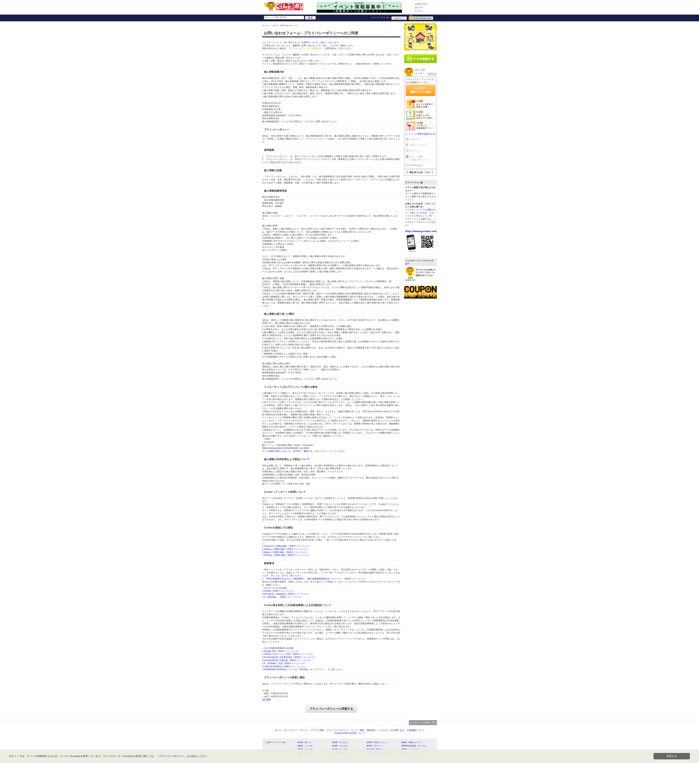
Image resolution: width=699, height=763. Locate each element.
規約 (362, 730)
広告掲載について (415, 730)
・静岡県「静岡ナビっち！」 (377, 742)
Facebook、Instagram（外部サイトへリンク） (287, 594)
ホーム (420, 11)
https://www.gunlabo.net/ (421, 231)
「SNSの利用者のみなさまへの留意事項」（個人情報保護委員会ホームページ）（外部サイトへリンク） (315, 578)
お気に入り (415, 139)
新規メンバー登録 (421, 17)
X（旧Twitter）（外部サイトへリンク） (283, 597)
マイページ (415, 151)
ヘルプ (420, 7)
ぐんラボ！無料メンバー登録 (420, 90)
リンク (354, 730)
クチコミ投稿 (317, 730)
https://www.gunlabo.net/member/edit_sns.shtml (285, 448)
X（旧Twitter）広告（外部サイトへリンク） (285, 663)
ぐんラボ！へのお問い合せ (391, 730)
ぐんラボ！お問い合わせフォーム (320, 121)
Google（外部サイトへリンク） (279, 591)
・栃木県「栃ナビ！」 (305, 742)
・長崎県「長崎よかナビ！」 (411, 742)
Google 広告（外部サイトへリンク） (282, 651)
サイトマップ (290, 730)
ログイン (399, 17)
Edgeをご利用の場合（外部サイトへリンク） (286, 552)
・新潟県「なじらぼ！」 (340, 746)
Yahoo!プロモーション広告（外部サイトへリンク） (289, 654)
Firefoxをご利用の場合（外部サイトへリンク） (287, 555)
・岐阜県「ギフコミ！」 (375, 746)
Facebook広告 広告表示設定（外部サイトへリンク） (290, 657)
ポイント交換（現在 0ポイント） (419, 158)
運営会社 (371, 730)
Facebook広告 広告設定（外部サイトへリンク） (288, 660)
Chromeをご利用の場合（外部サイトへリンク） (287, 546)
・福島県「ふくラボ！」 (306, 746)
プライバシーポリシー (337, 730)
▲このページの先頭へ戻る (423, 722)
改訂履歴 (266, 699)
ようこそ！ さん (380, 17)
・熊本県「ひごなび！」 (340, 742)
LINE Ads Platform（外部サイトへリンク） (285, 666)
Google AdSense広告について (349, 733)
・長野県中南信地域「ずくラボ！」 (414, 746)
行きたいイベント (418, 145)
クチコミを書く (420, 58)
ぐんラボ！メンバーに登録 (418, 209)
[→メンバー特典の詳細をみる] (420, 134)
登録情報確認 (416, 165)
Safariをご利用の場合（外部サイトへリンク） (286, 549)
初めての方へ (422, 4)
